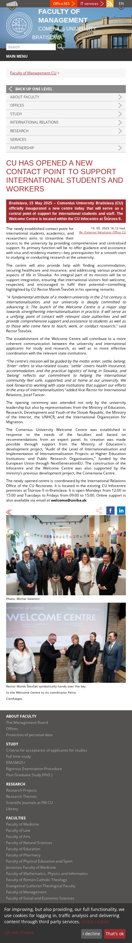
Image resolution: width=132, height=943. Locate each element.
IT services (89, 3)
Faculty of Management (26, 892)
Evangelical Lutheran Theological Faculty (40, 885)
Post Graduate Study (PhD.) (29, 774)
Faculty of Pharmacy (23, 855)
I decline (91, 934)
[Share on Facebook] (110, 510)
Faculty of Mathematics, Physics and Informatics (47, 873)
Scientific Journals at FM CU (29, 802)
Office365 (61, 3)
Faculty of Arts (18, 836)
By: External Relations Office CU (102, 232)
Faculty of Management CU (33, 73)
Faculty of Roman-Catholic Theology (36, 879)
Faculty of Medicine (22, 824)
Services (18, 139)
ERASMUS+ (15, 762)
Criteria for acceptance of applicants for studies (46, 750)
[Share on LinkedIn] (121, 510)
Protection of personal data (29, 734)
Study (16, 114)
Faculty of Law (18, 830)
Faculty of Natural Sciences (29, 842)
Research (19, 130)
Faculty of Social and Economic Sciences (40, 898)
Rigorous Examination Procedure (34, 768)
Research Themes (21, 796)
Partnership (22, 147)
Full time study (18, 756)
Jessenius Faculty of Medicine (31, 867)
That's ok (115, 934)
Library (12, 808)
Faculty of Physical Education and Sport (39, 861)
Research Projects (21, 790)
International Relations (34, 122)
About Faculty (24, 97)
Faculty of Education (23, 848)
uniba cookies (95, 922)
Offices (17, 105)
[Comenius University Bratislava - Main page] (19, 24)
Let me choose (19, 932)
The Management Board (27, 722)
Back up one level (33, 89)
